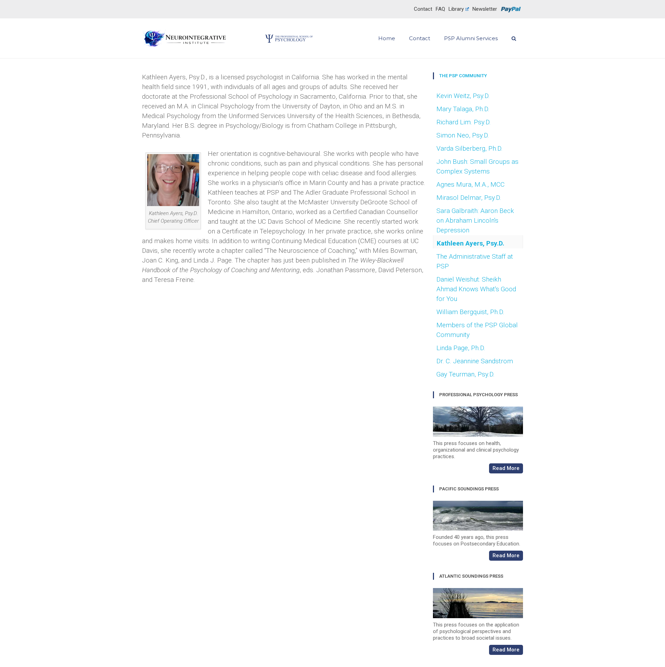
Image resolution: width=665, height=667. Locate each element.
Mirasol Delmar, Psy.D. (468, 198)
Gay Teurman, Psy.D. (465, 374)
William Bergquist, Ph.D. (470, 312)
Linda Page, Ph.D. (460, 348)
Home (386, 38)
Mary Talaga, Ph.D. (462, 109)
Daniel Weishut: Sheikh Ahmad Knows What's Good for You (476, 289)
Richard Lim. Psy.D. (463, 122)
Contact (423, 9)
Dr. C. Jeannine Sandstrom (474, 361)
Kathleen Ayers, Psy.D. (470, 243)
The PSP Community (463, 75)
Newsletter (484, 9)
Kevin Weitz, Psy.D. (463, 96)
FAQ (440, 9)
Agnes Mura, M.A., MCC (470, 184)
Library (456, 9)
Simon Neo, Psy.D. (462, 135)
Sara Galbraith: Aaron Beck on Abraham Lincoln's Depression (475, 220)
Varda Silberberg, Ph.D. (469, 148)
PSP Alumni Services (471, 38)
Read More (506, 468)
